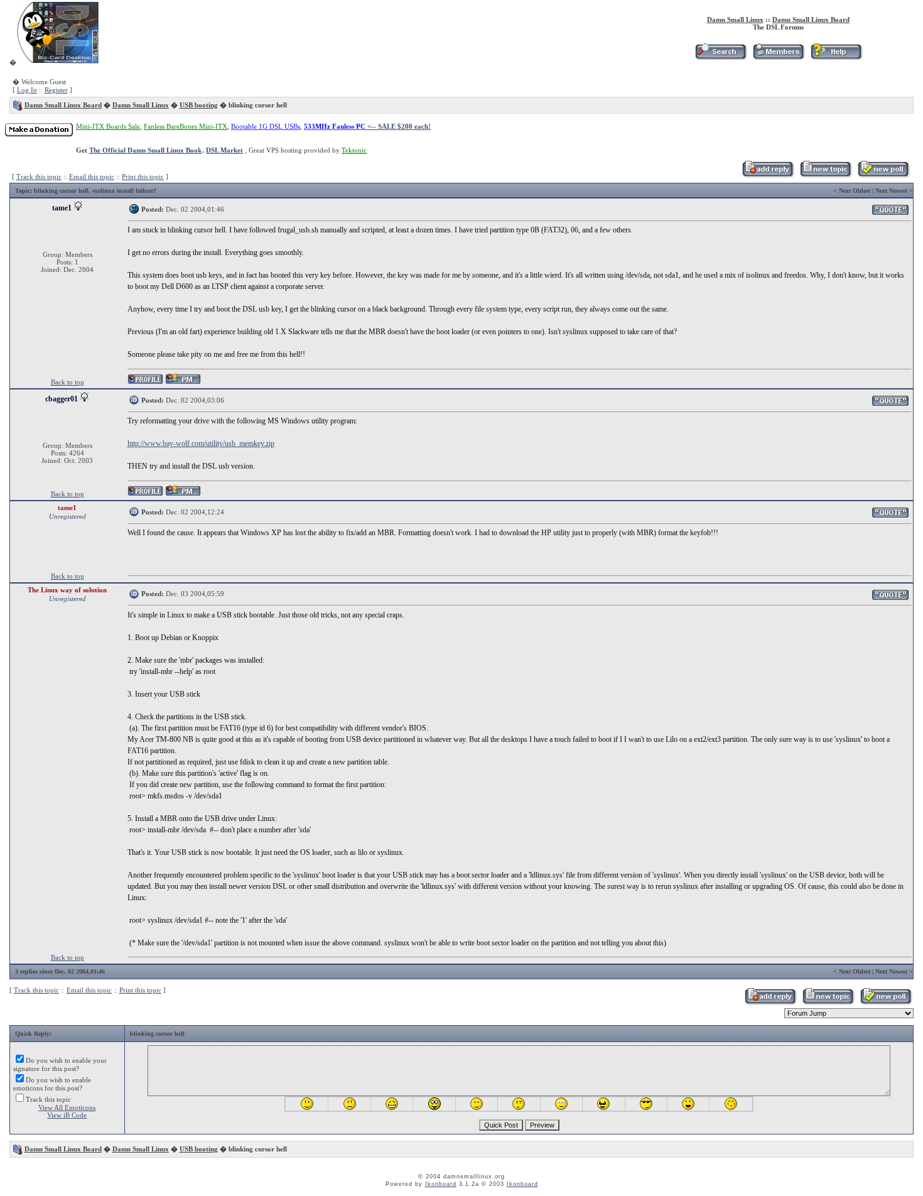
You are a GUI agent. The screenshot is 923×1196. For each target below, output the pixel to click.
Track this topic (39, 176)
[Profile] (145, 382)
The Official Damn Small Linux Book (145, 150)
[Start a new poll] (883, 175)
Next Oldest (854, 190)
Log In (27, 90)
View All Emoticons (66, 1107)
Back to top (67, 382)
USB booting (199, 105)
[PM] (183, 382)
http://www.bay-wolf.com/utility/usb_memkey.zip (200, 443)
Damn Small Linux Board (811, 19)
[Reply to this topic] (768, 175)
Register (56, 90)
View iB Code (67, 1115)
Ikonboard (440, 1184)
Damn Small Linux (735, 19)
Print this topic (143, 176)
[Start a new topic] (825, 175)
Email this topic (91, 176)
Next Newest (891, 190)
